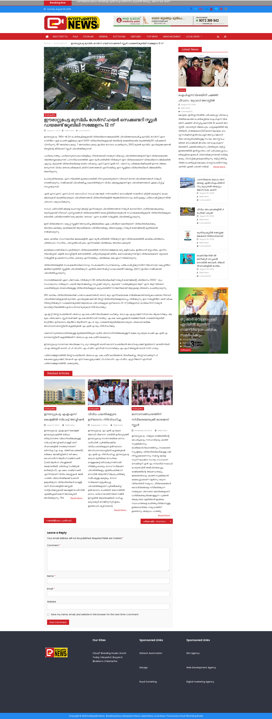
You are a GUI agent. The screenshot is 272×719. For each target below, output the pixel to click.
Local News (193, 36)
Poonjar (88, 36)
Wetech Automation (150, 653)
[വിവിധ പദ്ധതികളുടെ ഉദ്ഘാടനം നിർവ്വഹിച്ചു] (108, 392)
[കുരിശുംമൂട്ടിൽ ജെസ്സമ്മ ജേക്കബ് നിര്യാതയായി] (187, 236)
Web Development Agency (201, 667)
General (103, 36)
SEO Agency (193, 653)
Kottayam (119, 36)
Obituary (136, 36)
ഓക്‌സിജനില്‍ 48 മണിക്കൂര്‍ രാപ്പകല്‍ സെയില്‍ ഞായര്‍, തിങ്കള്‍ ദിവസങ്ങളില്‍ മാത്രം (210, 261)
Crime (182, 90)
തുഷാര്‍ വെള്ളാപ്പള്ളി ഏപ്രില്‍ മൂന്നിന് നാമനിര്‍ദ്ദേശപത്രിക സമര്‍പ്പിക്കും (198, 327)
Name (51, 576)
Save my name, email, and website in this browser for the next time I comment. (95, 614)
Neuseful (106, 657)
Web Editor (69, 130)
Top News (152, 36)
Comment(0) (84, 130)
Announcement (172, 36)
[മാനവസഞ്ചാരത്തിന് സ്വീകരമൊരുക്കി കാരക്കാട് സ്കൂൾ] (152, 392)
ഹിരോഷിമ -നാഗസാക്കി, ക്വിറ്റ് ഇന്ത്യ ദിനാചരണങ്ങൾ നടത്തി (158, 521)
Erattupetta (60, 36)
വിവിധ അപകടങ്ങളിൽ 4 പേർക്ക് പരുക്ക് (96, 2)
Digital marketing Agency (200, 681)
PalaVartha (111, 661)
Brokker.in (98, 661)
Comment (53, 545)
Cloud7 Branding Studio (105, 653)
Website (51, 601)
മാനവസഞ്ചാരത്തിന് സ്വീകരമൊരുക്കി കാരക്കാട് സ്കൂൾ (150, 419)
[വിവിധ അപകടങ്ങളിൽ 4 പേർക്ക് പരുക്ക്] (187, 211)
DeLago (143, 667)
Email (51, 588)
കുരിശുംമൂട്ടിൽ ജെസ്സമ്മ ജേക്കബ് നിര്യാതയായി (210, 234)
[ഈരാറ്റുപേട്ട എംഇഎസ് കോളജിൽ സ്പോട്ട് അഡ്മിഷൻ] (64, 392)
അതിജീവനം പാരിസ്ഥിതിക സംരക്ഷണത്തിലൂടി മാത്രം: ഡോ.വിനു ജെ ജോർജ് (62, 520)
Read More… (77, 498)
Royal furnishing (148, 681)
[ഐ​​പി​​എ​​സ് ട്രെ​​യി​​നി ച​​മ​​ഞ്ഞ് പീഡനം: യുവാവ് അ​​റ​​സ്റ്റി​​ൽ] (203, 70)
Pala (75, 36)
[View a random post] (225, 37)
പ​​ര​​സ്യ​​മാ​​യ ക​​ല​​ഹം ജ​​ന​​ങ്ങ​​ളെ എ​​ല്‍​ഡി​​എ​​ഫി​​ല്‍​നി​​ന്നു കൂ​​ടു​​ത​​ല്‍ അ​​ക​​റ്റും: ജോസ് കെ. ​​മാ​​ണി (210, 184)
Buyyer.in (118, 657)
